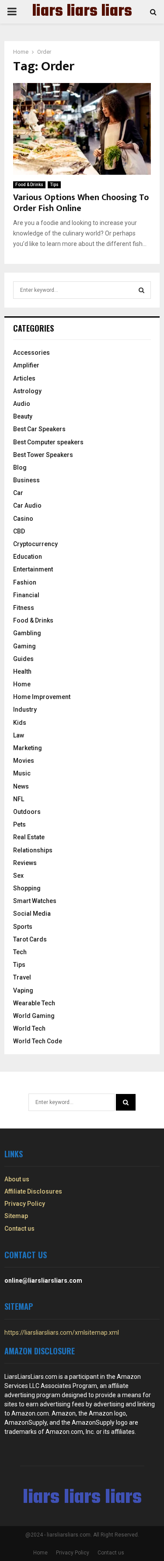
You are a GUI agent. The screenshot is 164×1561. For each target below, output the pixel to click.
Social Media (32, 913)
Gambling (27, 633)
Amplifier (26, 365)
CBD (19, 531)
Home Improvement (41, 696)
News (21, 786)
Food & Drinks (29, 184)
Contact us (19, 1228)
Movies (23, 760)
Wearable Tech (34, 1003)
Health (22, 671)
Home (22, 684)
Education (27, 556)
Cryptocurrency (35, 543)
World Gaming (34, 1015)
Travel (22, 977)
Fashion (24, 582)
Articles (24, 378)
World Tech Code (37, 1041)
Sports (22, 926)
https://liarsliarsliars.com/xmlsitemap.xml (61, 1332)
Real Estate (29, 837)
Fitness (23, 607)
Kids (19, 722)
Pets (19, 824)
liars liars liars (82, 12)
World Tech (29, 1028)
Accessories (31, 352)
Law (18, 735)
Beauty (22, 416)
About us (16, 1179)
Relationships (32, 850)
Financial (26, 595)
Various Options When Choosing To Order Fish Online (81, 203)
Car (18, 492)
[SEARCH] (141, 290)
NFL (18, 799)
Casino (23, 518)
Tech (20, 951)
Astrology (27, 391)
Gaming (24, 646)
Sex (18, 875)
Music (22, 773)
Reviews (25, 862)
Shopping (27, 888)
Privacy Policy (24, 1203)
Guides (23, 658)
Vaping (23, 990)
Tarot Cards (30, 939)
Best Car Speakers (39, 429)
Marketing (27, 747)
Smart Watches (34, 900)
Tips (54, 184)
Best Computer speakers (48, 442)
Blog (20, 467)
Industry (25, 709)
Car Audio (27, 505)
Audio (21, 403)
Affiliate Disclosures (33, 1191)
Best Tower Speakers (43, 454)
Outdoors (27, 811)
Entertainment (33, 569)
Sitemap (16, 1215)
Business (26, 480)
